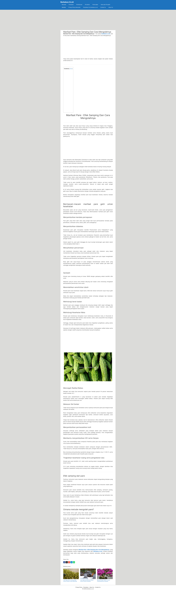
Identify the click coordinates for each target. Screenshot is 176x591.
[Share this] (64, 562)
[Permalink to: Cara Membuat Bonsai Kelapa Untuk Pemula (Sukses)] (88, 574)
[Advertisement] (88, 20)
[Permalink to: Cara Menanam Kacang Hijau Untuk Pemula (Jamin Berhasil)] (71, 574)
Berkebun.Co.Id (67, 2)
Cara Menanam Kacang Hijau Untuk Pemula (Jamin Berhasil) (70, 580)
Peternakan (95, 4)
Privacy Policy (79, 587)
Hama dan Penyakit (105, 4)
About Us (110, 7)
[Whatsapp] (74, 562)
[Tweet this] (67, 562)
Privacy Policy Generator (74, 7)
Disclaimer (86, 587)
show (71, 68)
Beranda (64, 4)
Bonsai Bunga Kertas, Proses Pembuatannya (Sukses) (103, 580)
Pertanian (87, 4)
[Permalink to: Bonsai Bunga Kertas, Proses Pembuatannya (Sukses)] (105, 574)
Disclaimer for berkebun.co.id (90, 7)
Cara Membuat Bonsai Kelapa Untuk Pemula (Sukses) (86, 580)
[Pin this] (69, 562)
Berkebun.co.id (97, 551)
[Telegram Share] (71, 562)
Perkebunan (79, 4)
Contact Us (103, 7)
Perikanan (71, 4)
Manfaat (64, 7)
